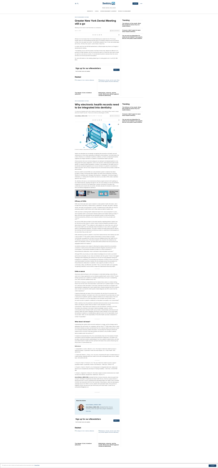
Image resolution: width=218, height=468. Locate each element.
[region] (109, 465)
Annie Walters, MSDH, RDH (81, 115)
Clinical (97, 11)
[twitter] (97, 34)
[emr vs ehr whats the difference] (81, 193)
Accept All (212, 465)
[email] (101, 34)
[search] (78, 3)
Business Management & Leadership (108, 11)
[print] (119, 34)
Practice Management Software (82, 17)
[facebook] (93, 34)
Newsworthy (90, 11)
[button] (76, 3)
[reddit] (99, 34)
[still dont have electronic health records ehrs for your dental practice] (103, 193)
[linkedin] (95, 34)
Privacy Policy (37, 465)
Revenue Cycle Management (124, 11)
